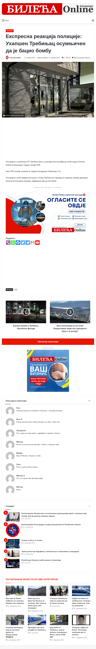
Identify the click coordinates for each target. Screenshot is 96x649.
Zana (18, 464)
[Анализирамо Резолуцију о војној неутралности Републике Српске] (13, 530)
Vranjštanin (21, 431)
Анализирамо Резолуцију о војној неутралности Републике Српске (51, 524)
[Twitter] (23, 242)
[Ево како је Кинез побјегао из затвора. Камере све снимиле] (15, 591)
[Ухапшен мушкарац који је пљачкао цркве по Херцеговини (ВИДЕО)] (15, 620)
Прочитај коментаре (48, 341)
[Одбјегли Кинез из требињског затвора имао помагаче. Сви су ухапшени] (81, 591)
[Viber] (8, 242)
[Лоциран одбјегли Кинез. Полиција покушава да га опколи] (81, 620)
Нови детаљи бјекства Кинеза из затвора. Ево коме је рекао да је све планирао (37, 603)
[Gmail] (32, 242)
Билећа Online (15, 58)
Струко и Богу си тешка (31, 540)
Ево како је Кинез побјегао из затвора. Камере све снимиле (15, 600)
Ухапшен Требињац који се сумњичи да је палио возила (58, 600)
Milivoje (19, 442)
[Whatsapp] (13, 242)
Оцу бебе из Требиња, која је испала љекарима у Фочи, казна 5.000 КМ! (58, 632)
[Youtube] (37, 242)
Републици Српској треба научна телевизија (41, 560)
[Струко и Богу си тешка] (13, 543)
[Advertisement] (48, 138)
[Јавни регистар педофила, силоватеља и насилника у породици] (13, 553)
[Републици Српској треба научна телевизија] (13, 563)
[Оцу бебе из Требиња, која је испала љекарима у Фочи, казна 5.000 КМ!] (59, 620)
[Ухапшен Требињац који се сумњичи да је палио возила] (59, 591)
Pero (18, 408)
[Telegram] (28, 242)
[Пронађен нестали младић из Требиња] (37, 620)
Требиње (9, 31)
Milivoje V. (20, 476)
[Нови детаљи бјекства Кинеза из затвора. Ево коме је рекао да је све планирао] (37, 591)
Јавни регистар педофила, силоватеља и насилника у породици (50, 551)
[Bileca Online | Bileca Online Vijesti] (48, 9)
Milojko (19, 453)
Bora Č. (19, 419)
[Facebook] (18, 242)
